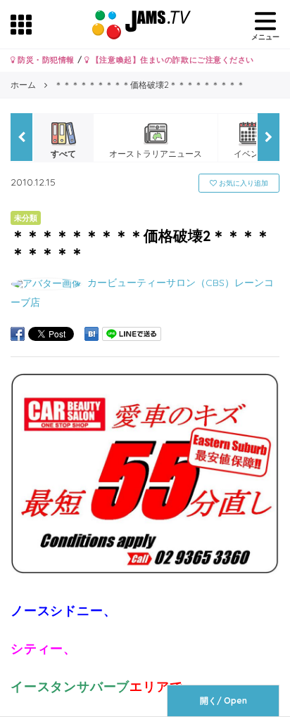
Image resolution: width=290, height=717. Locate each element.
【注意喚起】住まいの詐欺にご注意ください (171, 60)
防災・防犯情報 (45, 60)
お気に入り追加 (242, 183)
